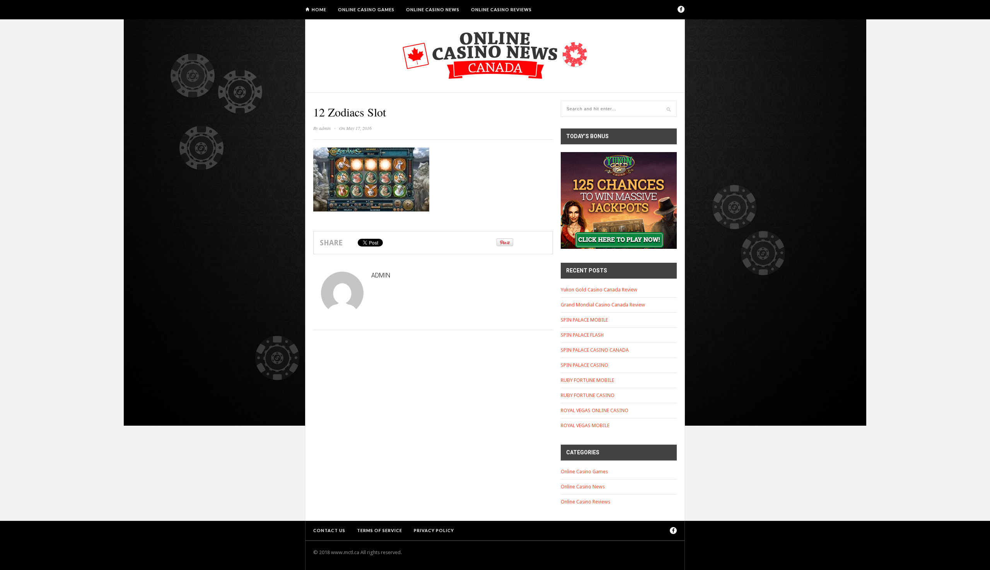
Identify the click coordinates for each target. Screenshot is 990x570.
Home (319, 9)
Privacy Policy (434, 530)
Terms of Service (379, 530)
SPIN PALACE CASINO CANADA (595, 350)
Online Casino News (432, 9)
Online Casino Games (366, 9)
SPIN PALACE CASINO (584, 365)
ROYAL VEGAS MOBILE (585, 425)
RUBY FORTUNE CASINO (587, 395)
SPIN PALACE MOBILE (584, 320)
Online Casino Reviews (501, 9)
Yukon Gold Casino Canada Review (599, 290)
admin (325, 128)
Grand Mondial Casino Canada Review (603, 305)
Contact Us (329, 530)
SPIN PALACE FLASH (582, 335)
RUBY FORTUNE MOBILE (587, 380)
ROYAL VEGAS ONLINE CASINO (594, 410)
